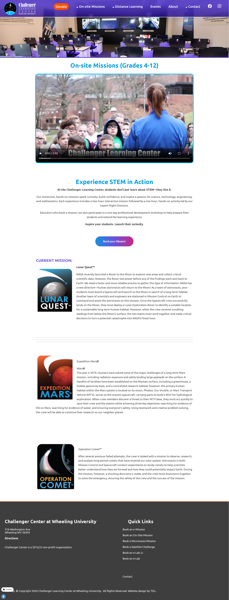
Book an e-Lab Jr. (133, 552)
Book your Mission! (114, 241)
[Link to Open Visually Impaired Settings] (3, 596)
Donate (61, 6)
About (173, 6)
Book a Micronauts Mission (139, 541)
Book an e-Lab (131, 558)
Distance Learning (128, 6)
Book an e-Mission (134, 529)
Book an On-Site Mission (138, 535)
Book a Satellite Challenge (139, 546)
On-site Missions (91, 6)
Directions (11, 538)
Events (155, 6)
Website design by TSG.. (142, 590)
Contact (193, 6)
